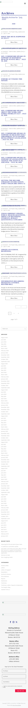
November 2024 (5, 383)
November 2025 (5, 357)
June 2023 (3, 420)
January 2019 (4, 536)
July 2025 (3, 366)
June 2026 (3, 342)
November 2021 (5, 462)
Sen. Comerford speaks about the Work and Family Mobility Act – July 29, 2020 (13, 113)
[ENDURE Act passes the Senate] (11, 71)
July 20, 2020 (7, 278)
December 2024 (5, 381)
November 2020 (5, 488)
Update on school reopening (9, 250)
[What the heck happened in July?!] (11, 29)
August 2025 (4, 363)
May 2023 (3, 422)
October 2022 (4, 438)
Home (13, 23)
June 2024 (3, 394)
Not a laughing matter (7, 557)
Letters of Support (6, 570)
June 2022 (3, 446)
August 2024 (4, 390)
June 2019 (3, 525)
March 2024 (4, 401)
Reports (3, 578)
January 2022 (4, 457)
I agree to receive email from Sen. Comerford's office (12, 687)
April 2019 (3, 529)
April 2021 (3, 477)
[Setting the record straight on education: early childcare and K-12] (14, 172)
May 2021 (3, 475)
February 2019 (5, 534)
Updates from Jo (20, 51)
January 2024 (4, 405)
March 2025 (4, 374)
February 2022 (5, 455)
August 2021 (4, 468)
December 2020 (5, 486)
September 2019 (5, 518)
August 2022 (4, 442)
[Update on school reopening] (10, 242)
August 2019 (4, 520)
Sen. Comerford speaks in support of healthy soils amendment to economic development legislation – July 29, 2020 (13, 136)
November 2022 (5, 435)
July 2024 (3, 392)
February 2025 (5, 377)
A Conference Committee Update (9, 546)
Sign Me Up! (20, 690)
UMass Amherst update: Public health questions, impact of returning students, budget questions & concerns (13, 217)
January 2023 (4, 431)
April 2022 (3, 451)
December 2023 (5, 407)
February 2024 (5, 403)
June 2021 (3, 473)
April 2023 (3, 425)
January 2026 (4, 353)
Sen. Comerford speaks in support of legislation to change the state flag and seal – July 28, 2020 (13, 160)
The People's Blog (13, 32)
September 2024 (5, 387)
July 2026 (3, 339)
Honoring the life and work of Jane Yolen (11, 544)
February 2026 (5, 350)
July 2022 (3, 444)
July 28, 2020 (4, 154)
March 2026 (4, 348)
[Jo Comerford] (14, 3)
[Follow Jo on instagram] (13, 622)
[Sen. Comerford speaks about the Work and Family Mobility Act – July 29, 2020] (14, 102)
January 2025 (4, 379)
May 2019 (3, 527)
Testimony (4, 583)
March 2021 (4, 479)
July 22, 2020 (7, 210)
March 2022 (4, 453)
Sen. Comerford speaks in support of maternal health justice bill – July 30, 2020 (13, 58)
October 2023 (4, 411)
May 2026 (3, 344)
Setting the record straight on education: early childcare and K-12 (13, 181)
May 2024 (3, 396)
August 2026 (4, 337)
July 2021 (3, 470)
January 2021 (4, 483)
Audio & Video (12, 51)
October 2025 (4, 359)
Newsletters (4, 572)
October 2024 (4, 385)
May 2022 (3, 449)
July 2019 (3, 523)
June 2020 (3, 499)
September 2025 (5, 361)
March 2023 (4, 427)
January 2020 (4, 510)
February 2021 (5, 481)
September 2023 (5, 414)
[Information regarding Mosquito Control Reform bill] (14, 273)
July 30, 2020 (4, 53)
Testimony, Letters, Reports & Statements (12, 585)
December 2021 (5, 459)
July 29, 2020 (4, 107)
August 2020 (4, 494)
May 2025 (3, 370)
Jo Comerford (4, 32)
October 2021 (4, 464)
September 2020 (5, 492)
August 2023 (4, 416)
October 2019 (4, 516)
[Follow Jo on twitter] (16, 622)
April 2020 (3, 503)
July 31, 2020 (7, 33)
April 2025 (3, 372)
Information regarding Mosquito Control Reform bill (12, 282)
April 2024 (3, 398)
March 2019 (4, 531)
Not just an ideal (5, 555)
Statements (4, 581)
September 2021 (5, 466)
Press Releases (5, 576)
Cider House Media (17, 705)
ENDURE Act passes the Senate (11, 79)
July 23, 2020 (7, 177)
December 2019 (5, 512)
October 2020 (4, 490)
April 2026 (3, 346)
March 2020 (4, 505)
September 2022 (5, 440)
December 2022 (5, 433)
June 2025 (3, 368)
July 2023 (3, 418)
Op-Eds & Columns (6, 574)
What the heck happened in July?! (13, 37)
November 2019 (5, 514)
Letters (3, 567)
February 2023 (5, 429)
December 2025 (5, 355)
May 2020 (3, 501)
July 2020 (3, 497)
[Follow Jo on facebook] (10, 622)
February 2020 (5, 507)
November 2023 (5, 409)
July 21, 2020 (7, 246)
